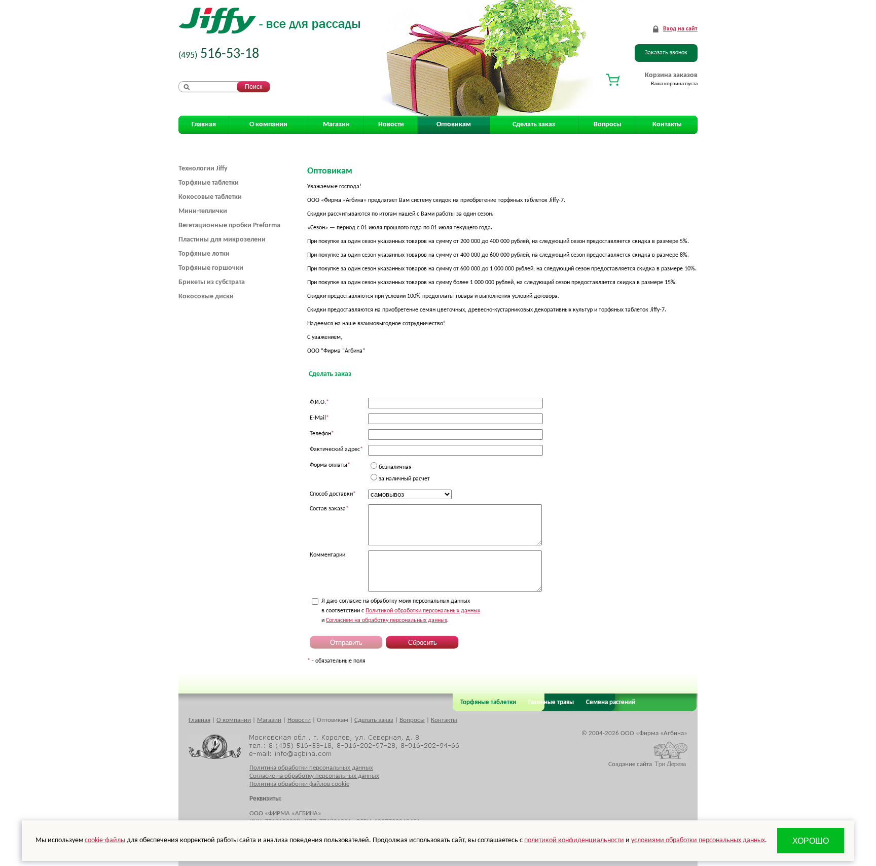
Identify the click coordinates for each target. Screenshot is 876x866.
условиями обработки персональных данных (698, 840)
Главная (204, 124)
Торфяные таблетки (208, 183)
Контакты (667, 124)
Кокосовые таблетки (210, 197)
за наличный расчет (404, 479)
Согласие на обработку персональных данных (314, 776)
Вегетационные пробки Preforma (229, 225)
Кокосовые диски (206, 296)
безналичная (395, 467)
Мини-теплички (202, 211)
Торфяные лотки (204, 254)
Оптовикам (453, 124)
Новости (391, 124)
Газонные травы (551, 702)
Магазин (336, 124)
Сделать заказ (534, 124)
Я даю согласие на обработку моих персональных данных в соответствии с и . (400, 610)
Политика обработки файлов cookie (299, 784)
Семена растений (609, 702)
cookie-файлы (105, 840)
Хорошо (810, 841)
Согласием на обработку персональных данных (386, 620)
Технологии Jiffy (203, 168)
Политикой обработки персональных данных (423, 611)
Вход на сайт (680, 29)
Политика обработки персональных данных (311, 768)
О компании (268, 124)
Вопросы (608, 124)
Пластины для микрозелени (222, 240)
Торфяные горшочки (210, 268)
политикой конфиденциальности (574, 840)
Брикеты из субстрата (211, 282)
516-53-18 (218, 54)
